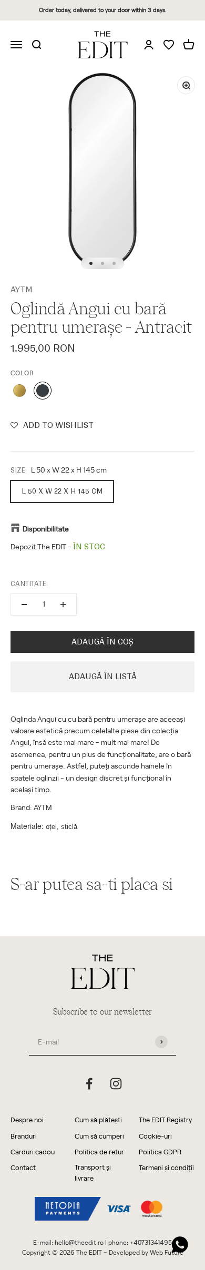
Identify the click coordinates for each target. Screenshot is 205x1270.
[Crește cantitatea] (63, 604)
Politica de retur (99, 1151)
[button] (52, 425)
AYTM (22, 289)
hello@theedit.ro (79, 1242)
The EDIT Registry (165, 1119)
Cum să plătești (98, 1119)
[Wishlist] (169, 45)
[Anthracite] (43, 391)
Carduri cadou (33, 1151)
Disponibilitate (46, 529)
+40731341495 (151, 1242)
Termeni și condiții (166, 1167)
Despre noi (27, 1119)
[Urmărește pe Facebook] (89, 1084)
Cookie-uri (155, 1135)
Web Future (166, 1252)
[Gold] (19, 391)
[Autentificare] (149, 44)
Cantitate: (29, 584)
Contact (23, 1167)
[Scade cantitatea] (24, 604)
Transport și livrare (93, 1172)
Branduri (24, 1135)
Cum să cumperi (99, 1135)
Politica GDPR (160, 1151)
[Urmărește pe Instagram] (116, 1084)
